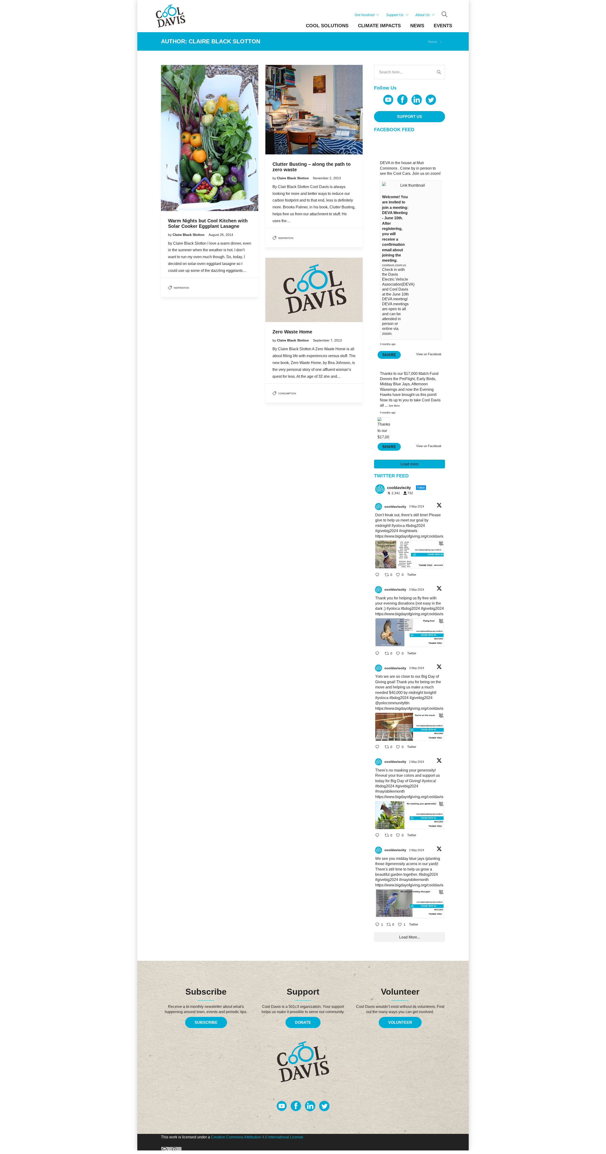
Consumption (287, 393)
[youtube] (388, 99)
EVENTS (443, 25)
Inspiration (181, 288)
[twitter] (430, 99)
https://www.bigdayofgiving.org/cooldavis (409, 536)
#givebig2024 (386, 531)
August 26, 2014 (221, 235)
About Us (422, 15)
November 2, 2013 (327, 178)
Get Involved (364, 15)
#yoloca (398, 526)
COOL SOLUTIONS (327, 25)
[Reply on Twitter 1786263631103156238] (378, 653)
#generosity (395, 864)
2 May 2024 (417, 761)
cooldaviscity (395, 506)
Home (432, 42)
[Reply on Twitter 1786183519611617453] (378, 836)
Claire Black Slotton (189, 235)
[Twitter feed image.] (409, 554)
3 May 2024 (417, 506)
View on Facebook (428, 354)
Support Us (395, 15)
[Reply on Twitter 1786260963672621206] (378, 747)
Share (389, 355)
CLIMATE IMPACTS (379, 25)
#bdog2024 (415, 526)
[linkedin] (416, 99)
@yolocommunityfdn (392, 703)
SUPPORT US (409, 117)
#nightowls (408, 531)
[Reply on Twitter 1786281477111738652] (378, 575)
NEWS (417, 25)
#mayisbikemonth (390, 791)
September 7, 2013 (327, 340)
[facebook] (402, 99)
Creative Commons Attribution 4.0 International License (257, 1137)
